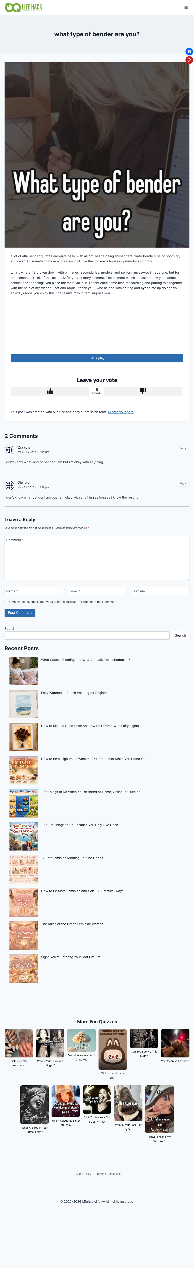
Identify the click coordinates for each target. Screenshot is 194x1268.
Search (10, 628)
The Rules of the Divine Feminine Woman (72, 924)
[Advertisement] (97, 327)
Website (139, 591)
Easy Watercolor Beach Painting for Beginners (75, 693)
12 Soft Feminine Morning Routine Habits (72, 858)
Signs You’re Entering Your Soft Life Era (71, 957)
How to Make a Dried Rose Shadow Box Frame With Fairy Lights (90, 726)
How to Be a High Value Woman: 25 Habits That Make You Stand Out (94, 759)
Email (74, 591)
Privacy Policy (82, 1173)
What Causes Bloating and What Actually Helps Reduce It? (85, 660)
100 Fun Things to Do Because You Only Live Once (79, 825)
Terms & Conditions (108, 1173)
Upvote (50, 391)
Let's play (97, 358)
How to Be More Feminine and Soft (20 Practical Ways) (83, 891)
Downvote (143, 391)
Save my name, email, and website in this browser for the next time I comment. (63, 602)
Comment (15, 540)
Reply (183, 448)
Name (12, 591)
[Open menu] (185, 7)
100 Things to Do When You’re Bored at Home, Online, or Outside (90, 792)
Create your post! (121, 412)
